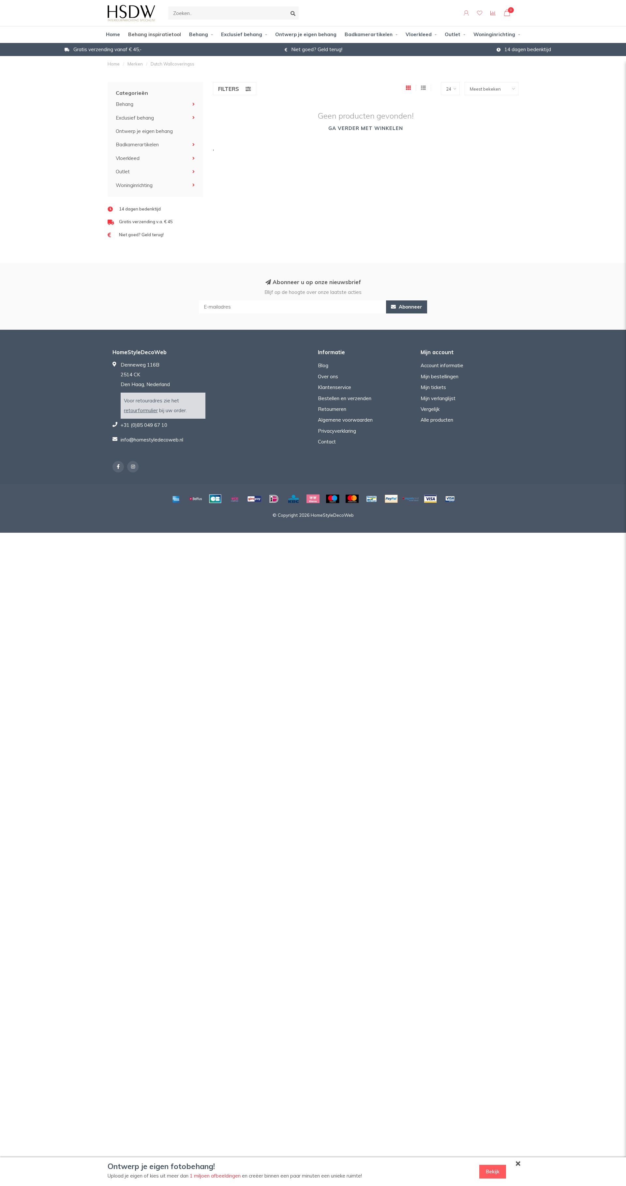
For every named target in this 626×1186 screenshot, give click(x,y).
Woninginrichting (494, 34)
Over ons (328, 376)
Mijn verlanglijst (438, 398)
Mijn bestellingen (439, 376)
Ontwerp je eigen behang (305, 34)
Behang (198, 34)
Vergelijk (430, 409)
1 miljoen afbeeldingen (215, 1176)
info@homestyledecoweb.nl (152, 440)
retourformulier (141, 410)
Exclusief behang (241, 34)
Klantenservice (334, 387)
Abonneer (409, 307)
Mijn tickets (433, 387)
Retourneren (332, 409)
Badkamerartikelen (369, 34)
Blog (323, 365)
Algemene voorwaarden (345, 420)
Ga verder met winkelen (365, 128)
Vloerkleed (419, 34)
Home (113, 34)
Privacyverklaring (337, 431)
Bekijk (492, 1171)
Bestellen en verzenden (344, 398)
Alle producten (437, 420)
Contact (327, 442)
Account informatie (442, 365)
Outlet (452, 34)
